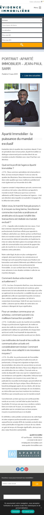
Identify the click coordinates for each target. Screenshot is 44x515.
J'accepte (15, 511)
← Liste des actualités (31, 75)
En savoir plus (28, 511)
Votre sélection (36, 2)
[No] (41, 507)
